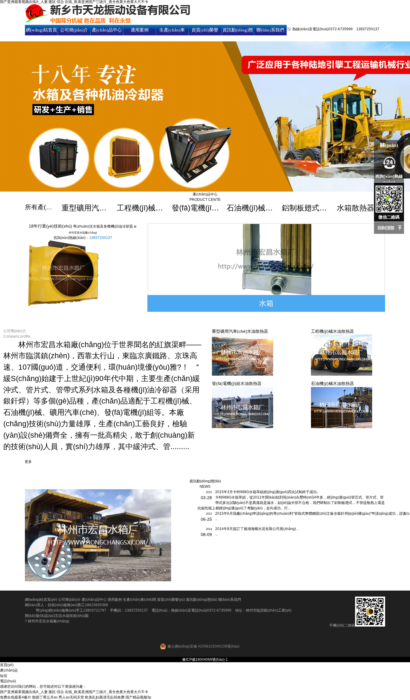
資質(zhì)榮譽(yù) (204, 35)
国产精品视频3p (138, 697)
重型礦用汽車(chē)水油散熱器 (86, 208)
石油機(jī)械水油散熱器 (251, 208)
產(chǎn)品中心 (107, 30)
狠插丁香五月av (45, 697)
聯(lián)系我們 (270, 30)
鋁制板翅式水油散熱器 (306, 208)
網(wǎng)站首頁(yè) (41, 35)
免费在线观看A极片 (15, 697)
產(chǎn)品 (9, 670)
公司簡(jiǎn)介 (74, 30)
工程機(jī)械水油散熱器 (141, 208)
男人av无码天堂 (71, 697)
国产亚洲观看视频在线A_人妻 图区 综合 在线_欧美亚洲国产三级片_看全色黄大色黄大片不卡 (74, 692)
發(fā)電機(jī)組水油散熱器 (196, 208)
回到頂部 (386, 227)
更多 (28, 462)
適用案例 (140, 30)
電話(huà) (8, 681)
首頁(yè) (7, 665)
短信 (3, 676)
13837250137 (100, 238)
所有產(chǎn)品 (40, 207)
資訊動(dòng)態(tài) (237, 35)
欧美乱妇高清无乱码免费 (105, 697)
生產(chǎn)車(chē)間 (172, 35)
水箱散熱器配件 (361, 208)
